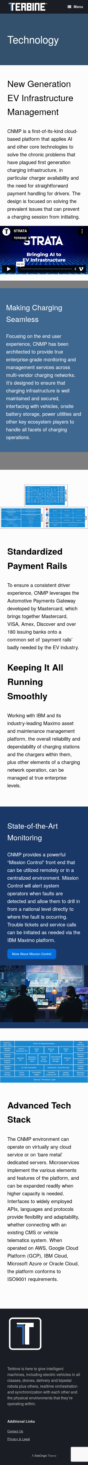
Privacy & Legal (18, 1439)
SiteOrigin (40, 1455)
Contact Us (15, 1431)
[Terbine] (28, 7)
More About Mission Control (31, 953)
